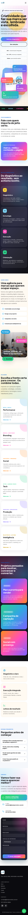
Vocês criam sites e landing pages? (11, 747)
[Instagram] (2, 905)
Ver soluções (14, 44)
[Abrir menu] (25, 2)
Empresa (5, 826)
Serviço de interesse (9, 838)
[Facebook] (5, 905)
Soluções (3, 888)
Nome (4, 820)
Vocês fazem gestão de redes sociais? (12, 753)
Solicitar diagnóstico (13, 39)
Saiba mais (6, 419)
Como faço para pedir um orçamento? (10, 759)
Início (2, 884)
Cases (2, 890)
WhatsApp (6, 832)
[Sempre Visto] (2, 3)
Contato (3, 892)
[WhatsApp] (24, 910)
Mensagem (6, 845)
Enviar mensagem (15, 856)
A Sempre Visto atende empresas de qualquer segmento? (13, 741)
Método (3, 886)
